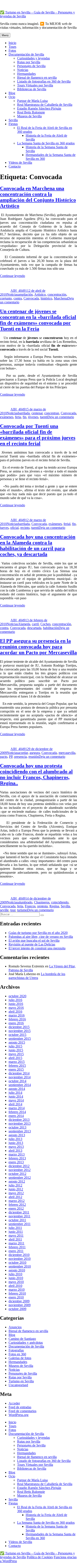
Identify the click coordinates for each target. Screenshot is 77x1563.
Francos (30, 906)
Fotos (12, 50)
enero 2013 (16, 1162)
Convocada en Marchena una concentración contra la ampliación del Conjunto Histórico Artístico (38, 197)
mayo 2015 (16, 1054)
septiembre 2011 (20, 1224)
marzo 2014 (17, 1108)
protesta (42, 906)
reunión (33, 756)
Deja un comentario (60, 417)
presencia (20, 756)
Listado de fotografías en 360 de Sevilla (44, 81)
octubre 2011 (17, 1220)
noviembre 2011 (19, 1216)
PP (10, 756)
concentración (56, 294)
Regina (54, 906)
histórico (46, 298)
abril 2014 (15, 1104)
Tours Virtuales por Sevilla (35, 85)
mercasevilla (67, 753)
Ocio (12, 97)
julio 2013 (15, 1139)
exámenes (6, 417)
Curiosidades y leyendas (33, 58)
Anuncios (15, 1327)
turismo (22, 910)
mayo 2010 (16, 1282)
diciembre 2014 (19, 1073)
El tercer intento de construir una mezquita (37, 948)
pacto (3, 756)
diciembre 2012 (19, 1166)
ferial (67, 524)
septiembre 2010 (20, 1266)
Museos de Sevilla (29, 116)
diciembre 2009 (19, 1301)
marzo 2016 (17, 1015)
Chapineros (41, 902)
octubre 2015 (17, 1034)
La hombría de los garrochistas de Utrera (37, 976)
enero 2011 (16, 1251)
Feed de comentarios (22, 1411)
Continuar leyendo (12, 276)
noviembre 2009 (20, 1305)
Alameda (24, 624)
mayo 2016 (16, 1007)
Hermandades (26, 74)
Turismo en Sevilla (21, 1381)
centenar (37, 413)
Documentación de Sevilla (26, 54)
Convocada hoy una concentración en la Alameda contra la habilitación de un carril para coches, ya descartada (37, 545)
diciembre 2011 (19, 1212)
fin (24, 417)
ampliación (25, 294)
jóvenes (33, 417)
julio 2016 (15, 1000)
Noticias (22, 70)
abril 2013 (15, 1150)
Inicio (12, 43)
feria (18, 417)
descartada (34, 628)
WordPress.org (18, 1415)
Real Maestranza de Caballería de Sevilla (44, 104)
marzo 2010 (17, 1289)
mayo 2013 (16, 1146)
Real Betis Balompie (31, 112)
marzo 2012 (17, 1201)
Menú (5, 35)
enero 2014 (16, 1116)
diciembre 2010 (19, 1255)
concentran (51, 413)
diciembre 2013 (19, 1119)
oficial (14, 528)
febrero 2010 (17, 1293)
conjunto (6, 298)
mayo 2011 (16, 1235)
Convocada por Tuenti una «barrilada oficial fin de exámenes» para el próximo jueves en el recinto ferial (37, 434)
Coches (45, 624)
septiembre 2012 (20, 1177)
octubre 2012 (17, 1174)
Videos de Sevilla (20, 162)
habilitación (51, 628)
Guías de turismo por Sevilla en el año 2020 (38, 933)
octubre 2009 (17, 1309)
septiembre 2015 (20, 1038)
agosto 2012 (17, 1181)
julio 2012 (15, 1185)
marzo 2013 (17, 1154)
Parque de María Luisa (32, 101)
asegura (35, 753)
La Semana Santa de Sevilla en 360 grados (46, 143)
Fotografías (16, 1350)
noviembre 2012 (20, 1170)
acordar (23, 753)
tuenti (43, 417)
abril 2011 (15, 1239)
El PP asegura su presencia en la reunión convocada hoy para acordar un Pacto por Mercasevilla (38, 646)
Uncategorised (18, 1385)
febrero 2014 (17, 1112)
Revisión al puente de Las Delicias (32, 944)
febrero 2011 (17, 1247)
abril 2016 (15, 1011)
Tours (12, 46)
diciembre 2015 (19, 1027)
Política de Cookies (40, 1557)
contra (17, 298)
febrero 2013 (17, 1158)
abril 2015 (15, 1058)
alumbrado (25, 902)
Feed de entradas (20, 1407)
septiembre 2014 (20, 1085)
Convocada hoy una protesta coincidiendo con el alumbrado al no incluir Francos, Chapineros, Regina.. (36, 774)
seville (4, 910)
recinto (25, 528)
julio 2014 (15, 1092)
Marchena (60, 298)
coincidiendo (59, 902)
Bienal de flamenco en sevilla (37, 77)
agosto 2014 (17, 1089)
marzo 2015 (17, 1062)
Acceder (14, 1403)
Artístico (40, 294)
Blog (12, 93)
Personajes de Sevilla (31, 66)
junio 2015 (16, 1050)
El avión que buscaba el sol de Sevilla (34, 940)
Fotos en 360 (17, 1354)
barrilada (24, 413)
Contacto (15, 166)
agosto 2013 (17, 1135)
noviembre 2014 (20, 1077)
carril (35, 624)
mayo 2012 (16, 1193)
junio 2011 (16, 1231)
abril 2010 (15, 1286)
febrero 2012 (17, 1204)
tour (12, 910)
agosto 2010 (17, 1270)
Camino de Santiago (22, 1339)
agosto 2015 (17, 1042)
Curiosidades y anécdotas (26, 1342)
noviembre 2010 (20, 1258)
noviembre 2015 (20, 1031)
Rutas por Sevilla (28, 62)
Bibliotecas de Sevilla (31, 89)
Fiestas (13, 124)
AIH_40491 (18, 290)
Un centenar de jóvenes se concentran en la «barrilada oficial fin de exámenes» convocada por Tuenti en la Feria (38, 320)
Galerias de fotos (20, 1358)
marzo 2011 (16, 1243)
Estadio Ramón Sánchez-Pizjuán (39, 108)
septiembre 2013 (20, 1131)
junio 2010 (16, 1278)
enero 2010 (16, 1297)
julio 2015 (15, 1046)
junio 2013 (16, 1143)
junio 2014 (16, 1096)
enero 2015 (16, 1069)
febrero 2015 (17, 1065)
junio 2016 (16, 1004)
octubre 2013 (17, 1127)
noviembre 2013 (20, 1123)
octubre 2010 (17, 1262)
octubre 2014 (17, 1081)
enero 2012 (16, 1208)
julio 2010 (15, 1274)
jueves (4, 528)
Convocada (31, 298)
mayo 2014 (16, 1100)
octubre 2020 (17, 996)
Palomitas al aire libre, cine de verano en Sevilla (41, 936)
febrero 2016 (17, 1019)
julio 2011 (15, 1228)
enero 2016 (16, 1023)
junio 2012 (16, 1189)
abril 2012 (15, 1197)
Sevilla (13, 120)
